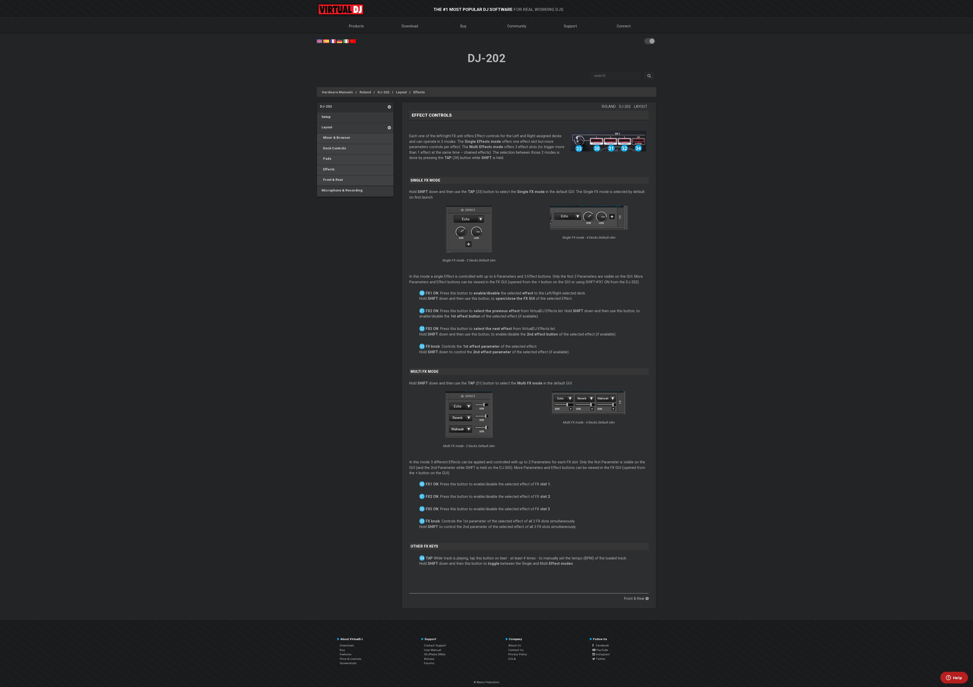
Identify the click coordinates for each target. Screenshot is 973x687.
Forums (429, 663)
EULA (512, 659)
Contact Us (515, 650)
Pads (325, 158)
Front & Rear (331, 180)
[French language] (333, 41)
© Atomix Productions (486, 682)
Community (516, 26)
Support (570, 26)
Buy (463, 26)
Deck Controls (333, 148)
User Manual (432, 650)
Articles (429, 659)
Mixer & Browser (335, 137)
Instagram (602, 654)
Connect (624, 26)
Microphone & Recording (341, 190)
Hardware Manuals (337, 92)
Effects (419, 92)
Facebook (601, 645)
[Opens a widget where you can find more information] (954, 678)
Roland (365, 92)
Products (356, 26)
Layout (401, 92)
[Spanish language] (326, 41)
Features (345, 654)
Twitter (600, 659)
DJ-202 (383, 92)
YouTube (601, 650)
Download (410, 26)
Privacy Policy (517, 654)
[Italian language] (346, 41)
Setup (325, 117)
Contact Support (435, 645)
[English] (319, 41)
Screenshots (348, 663)
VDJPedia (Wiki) (434, 654)
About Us (514, 645)
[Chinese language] (353, 41)
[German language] (339, 41)
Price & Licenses (350, 659)
